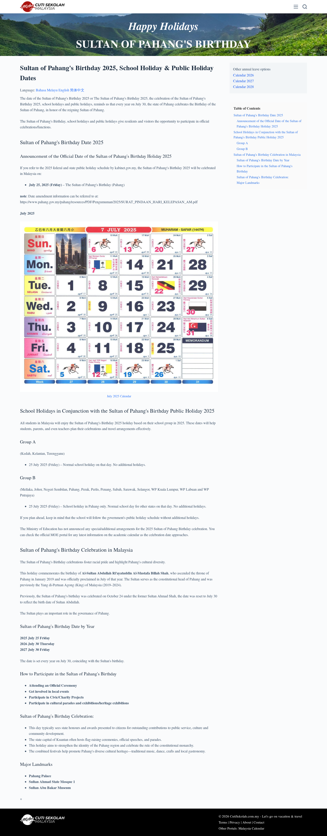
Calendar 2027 (243, 80)
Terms (223, 822)
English (64, 90)
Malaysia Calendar (251, 828)
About (246, 822)
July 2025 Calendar (119, 396)
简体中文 (77, 90)
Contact (259, 822)
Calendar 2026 (243, 75)
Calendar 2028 (243, 86)
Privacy (235, 822)
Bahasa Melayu (47, 90)
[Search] (305, 6)
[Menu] (296, 6)
